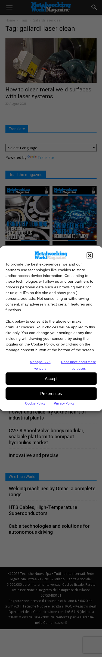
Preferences (51, 393)
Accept (51, 378)
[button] (89, 255)
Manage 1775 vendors (40, 365)
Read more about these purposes (78, 365)
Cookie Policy (35, 403)
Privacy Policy (64, 403)
